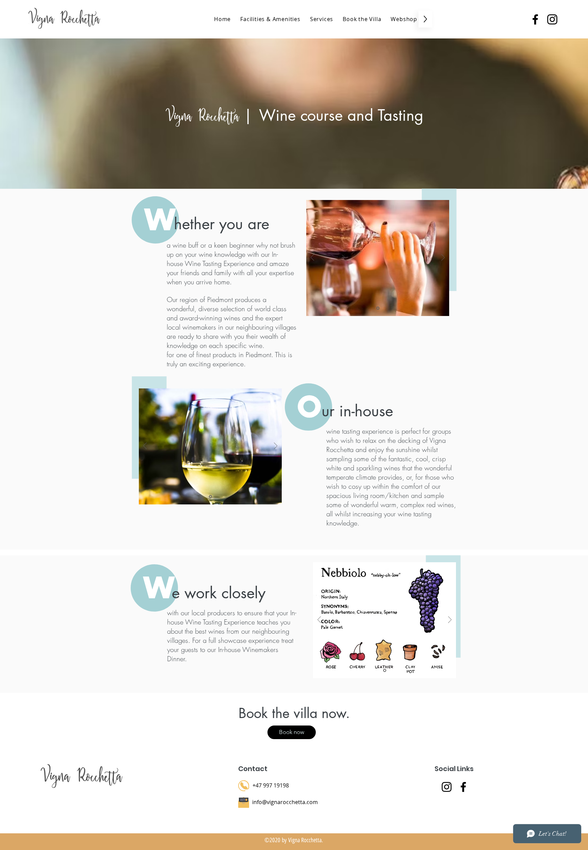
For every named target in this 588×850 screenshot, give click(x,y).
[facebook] (535, 19)
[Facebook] (463, 787)
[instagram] (552, 19)
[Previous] (312, 258)
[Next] (443, 258)
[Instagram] (446, 787)
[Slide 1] (377, 308)
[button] (322, 19)
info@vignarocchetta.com (285, 802)
